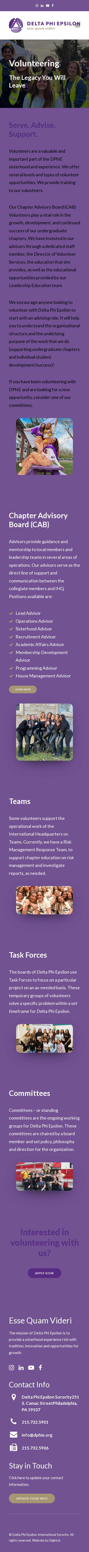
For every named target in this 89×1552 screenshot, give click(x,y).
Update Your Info (32, 1498)
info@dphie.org (37, 1435)
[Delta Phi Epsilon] (44, 25)
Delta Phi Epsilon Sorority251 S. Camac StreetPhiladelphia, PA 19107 (50, 1403)
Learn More (23, 689)
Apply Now (44, 1273)
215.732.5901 (35, 1422)
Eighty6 (54, 1540)
